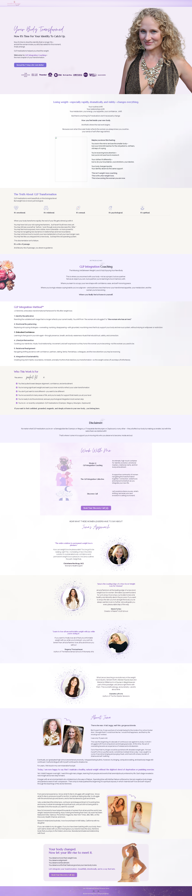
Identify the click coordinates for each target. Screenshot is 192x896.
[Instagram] (93, 891)
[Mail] (98, 891)
